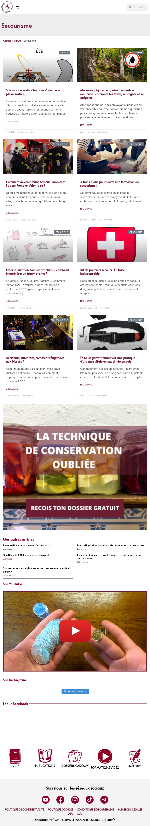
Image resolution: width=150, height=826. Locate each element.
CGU (70, 813)
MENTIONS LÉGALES (130, 809)
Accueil (7, 41)
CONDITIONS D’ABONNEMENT (95, 809)
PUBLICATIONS (45, 766)
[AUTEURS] (135, 756)
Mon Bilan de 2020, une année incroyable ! (27, 555)
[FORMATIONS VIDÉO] (105, 756)
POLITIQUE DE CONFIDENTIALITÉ (24, 809)
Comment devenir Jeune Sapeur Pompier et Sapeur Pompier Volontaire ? (35, 183)
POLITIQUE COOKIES (60, 809)
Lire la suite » (12, 121)
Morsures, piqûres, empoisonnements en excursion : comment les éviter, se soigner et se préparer (112, 93)
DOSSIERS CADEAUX (74, 766)
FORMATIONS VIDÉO (105, 768)
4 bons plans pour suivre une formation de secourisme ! (109, 183)
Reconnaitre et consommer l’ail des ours (26, 545)
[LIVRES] (15, 756)
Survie (17, 41)
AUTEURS (135, 766)
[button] (17, 8)
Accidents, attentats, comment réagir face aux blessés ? (35, 359)
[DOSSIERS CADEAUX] (75, 756)
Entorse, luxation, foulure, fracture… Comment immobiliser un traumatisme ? (37, 272)
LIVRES (15, 766)
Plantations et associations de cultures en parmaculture (110, 545)
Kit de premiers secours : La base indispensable (102, 272)
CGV (79, 813)
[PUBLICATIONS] (45, 756)
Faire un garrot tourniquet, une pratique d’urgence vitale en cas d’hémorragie (107, 359)
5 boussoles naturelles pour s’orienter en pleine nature (33, 92)
